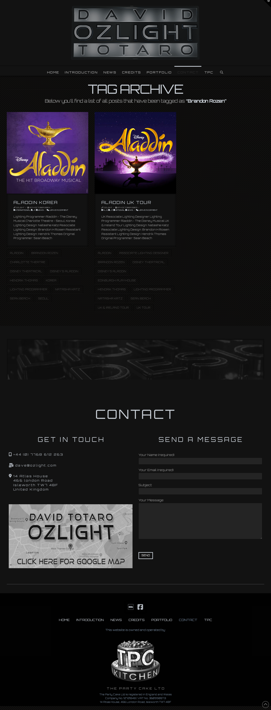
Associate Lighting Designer (143, 253)
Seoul (43, 298)
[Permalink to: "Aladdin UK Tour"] (135, 153)
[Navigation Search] (221, 71)
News (40, 210)
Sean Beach (20, 298)
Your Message (150, 500)
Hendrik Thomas (24, 280)
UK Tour (143, 307)
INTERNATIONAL (22, 210)
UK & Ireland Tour (113, 307)
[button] (267, 4)
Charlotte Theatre (27, 262)
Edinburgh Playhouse (117, 280)
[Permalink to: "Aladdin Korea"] (47, 153)
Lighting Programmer (28, 289)
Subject (145, 485)
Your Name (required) (156, 455)
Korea (51, 280)
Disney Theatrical (26, 271)
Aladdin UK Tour (126, 202)
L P (34, 210)
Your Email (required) (156, 470)
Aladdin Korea (35, 202)
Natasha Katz (67, 289)
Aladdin (16, 253)
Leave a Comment (58, 210)
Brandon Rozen (44, 253)
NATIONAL (120, 210)
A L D (105, 210)
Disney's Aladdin (64, 271)
